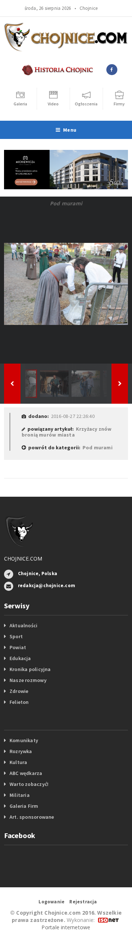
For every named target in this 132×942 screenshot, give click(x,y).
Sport (16, 636)
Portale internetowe (65, 927)
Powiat (18, 647)
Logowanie (51, 902)
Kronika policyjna (30, 669)
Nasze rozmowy (28, 680)
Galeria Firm (24, 806)
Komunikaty (24, 740)
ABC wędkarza (26, 773)
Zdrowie (19, 691)
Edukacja (20, 658)
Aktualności (23, 625)
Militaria (20, 795)
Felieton (19, 702)
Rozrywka (21, 751)
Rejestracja (83, 902)
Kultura (18, 762)
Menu (69, 130)
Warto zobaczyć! (29, 784)
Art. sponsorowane (32, 817)
